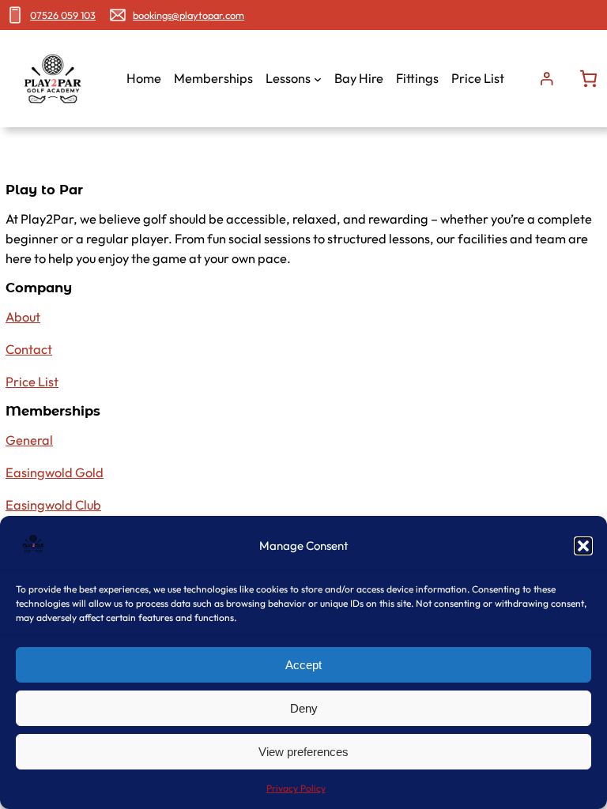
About (23, 317)
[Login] (546, 78)
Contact (29, 349)
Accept (303, 665)
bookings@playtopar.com (188, 15)
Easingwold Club (53, 505)
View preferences (303, 751)
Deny (304, 708)
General (29, 440)
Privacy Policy (296, 788)
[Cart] (588, 79)
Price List (32, 381)
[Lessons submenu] (318, 79)
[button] (583, 546)
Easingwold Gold (55, 472)
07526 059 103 (63, 15)
